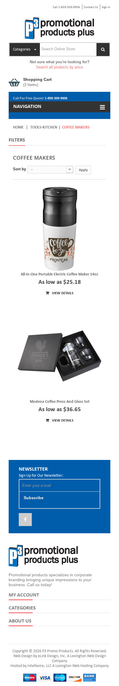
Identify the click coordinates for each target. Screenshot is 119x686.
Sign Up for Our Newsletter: (41, 476)
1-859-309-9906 (56, 98)
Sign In (106, 7)
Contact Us (91, 7)
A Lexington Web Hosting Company (80, 666)
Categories (22, 608)
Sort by (19, 169)
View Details (62, 293)
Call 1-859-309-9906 (66, 7)
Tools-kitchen (43, 127)
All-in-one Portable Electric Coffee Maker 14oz (59, 274)
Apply (83, 170)
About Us (20, 621)
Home (18, 127)
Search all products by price (59, 67)
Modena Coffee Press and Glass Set (60, 402)
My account (24, 595)
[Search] (102, 49)
